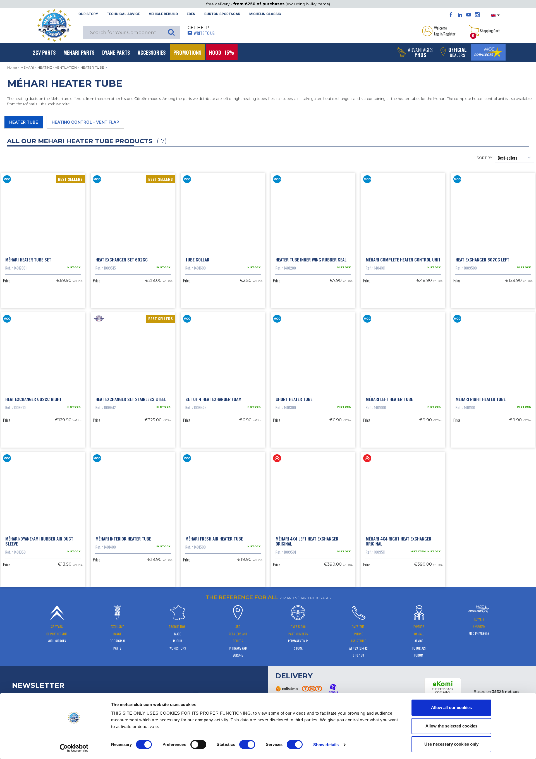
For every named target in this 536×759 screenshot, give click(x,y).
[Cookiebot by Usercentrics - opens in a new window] (74, 748)
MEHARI (27, 67)
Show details (326, 744)
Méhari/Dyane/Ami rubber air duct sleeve (39, 541)
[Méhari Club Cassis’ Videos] (468, 15)
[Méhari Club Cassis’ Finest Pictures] (477, 15)
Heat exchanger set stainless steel (130, 399)
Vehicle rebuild (163, 14)
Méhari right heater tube (481, 399)
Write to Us (204, 33)
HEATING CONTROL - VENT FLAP (85, 122)
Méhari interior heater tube (123, 538)
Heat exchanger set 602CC (121, 259)
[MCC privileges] (488, 52)
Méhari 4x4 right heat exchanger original (398, 541)
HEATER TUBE (92, 67)
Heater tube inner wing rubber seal (311, 259)
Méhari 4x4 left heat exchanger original (307, 541)
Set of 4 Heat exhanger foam (213, 399)
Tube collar (197, 259)
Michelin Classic (265, 14)
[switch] (198, 744)
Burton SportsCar (222, 14)
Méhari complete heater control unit (403, 259)
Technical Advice (123, 14)
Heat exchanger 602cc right (33, 399)
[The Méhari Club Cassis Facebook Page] (451, 15)
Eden (191, 14)
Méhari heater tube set (28, 259)
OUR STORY (88, 14)
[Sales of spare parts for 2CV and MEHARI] (54, 25)
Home (12, 67)
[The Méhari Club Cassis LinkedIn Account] (459, 15)
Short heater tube (294, 399)
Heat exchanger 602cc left (482, 259)
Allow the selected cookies (451, 726)
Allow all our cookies (451, 707)
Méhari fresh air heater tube (214, 538)
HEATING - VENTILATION (57, 67)
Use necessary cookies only (451, 744)
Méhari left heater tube (389, 399)
